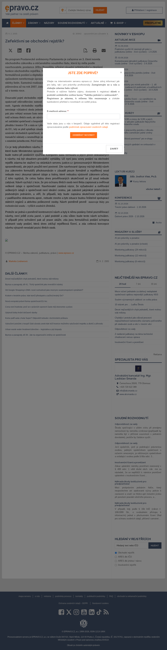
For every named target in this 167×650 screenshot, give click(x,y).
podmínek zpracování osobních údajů (88, 127)
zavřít (114, 149)
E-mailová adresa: (57, 111)
